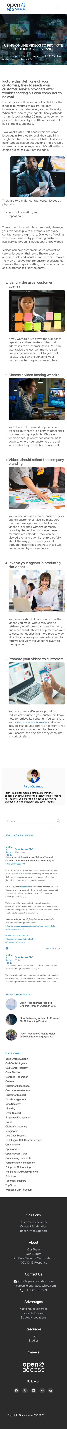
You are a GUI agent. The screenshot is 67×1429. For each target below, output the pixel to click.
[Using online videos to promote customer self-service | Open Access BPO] (37, 311)
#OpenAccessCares (13, 936)
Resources (33, 1329)
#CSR (25, 936)
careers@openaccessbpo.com (36, 1285)
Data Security (13, 1103)
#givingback (28, 939)
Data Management (15, 1099)
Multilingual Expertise (34, 1309)
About (33, 1242)
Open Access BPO (24, 849)
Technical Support (15, 1180)
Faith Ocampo (10, 56)
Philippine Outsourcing (18, 1167)
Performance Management (20, 1162)
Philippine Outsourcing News (21, 1171)
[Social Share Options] (7, 949)
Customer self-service (17, 1090)
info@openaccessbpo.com (36, 1281)
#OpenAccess (26, 887)
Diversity (10, 1108)
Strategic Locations (33, 1317)
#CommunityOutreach (15, 942)
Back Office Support (16, 1058)
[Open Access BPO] (33, 1367)
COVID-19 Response (33, 1262)
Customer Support (15, 1094)
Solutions (10, 1176)
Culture (9, 1081)
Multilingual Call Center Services (23, 1140)
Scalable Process (33, 1313)
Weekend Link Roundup (18, 1189)
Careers (33, 1352)
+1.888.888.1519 (36, 1290)
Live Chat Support (15, 1135)
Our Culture (33, 1254)
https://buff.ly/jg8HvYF (15, 864)
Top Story (10, 1185)
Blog (33, 1336)
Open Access (12, 1149)
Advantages (33, 1302)
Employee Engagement (18, 1117)
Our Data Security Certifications (33, 1258)
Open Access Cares (16, 1153)
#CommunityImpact (13, 939)
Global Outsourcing (16, 1126)
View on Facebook (51, 948)
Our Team (33, 1249)
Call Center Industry (16, 1067)
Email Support (13, 1112)
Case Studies (12, 1072)
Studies (33, 1340)
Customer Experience (17, 1085)
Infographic (11, 1131)
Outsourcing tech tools (18, 1158)
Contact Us (33, 1274)
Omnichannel (12, 1144)
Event (8, 1122)
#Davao (24, 874)
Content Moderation (16, 1076)
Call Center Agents (16, 1063)
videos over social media (31, 722)
